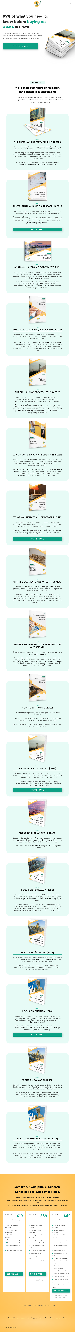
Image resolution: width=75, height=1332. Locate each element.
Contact (57, 1318)
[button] (4, 4)
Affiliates (64, 1318)
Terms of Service (13, 1318)
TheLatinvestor (13, 1327)
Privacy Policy (25, 1318)
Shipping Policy (36, 1318)
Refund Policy (48, 1318)
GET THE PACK (20, 46)
